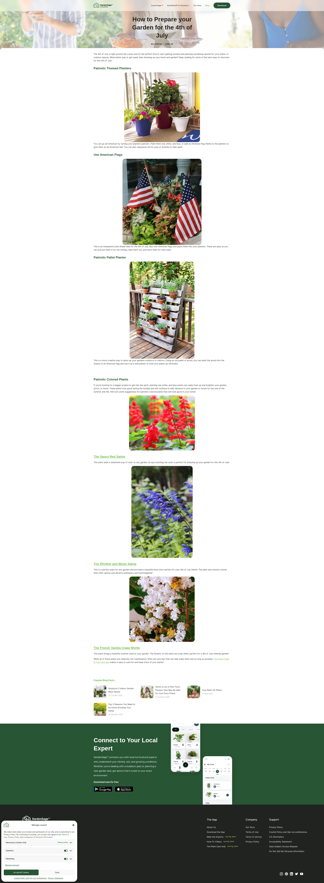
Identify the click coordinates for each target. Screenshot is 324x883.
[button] (73, 825)
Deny (57, 872)
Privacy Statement (55, 878)
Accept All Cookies (21, 872)
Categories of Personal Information (38, 837)
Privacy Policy (14, 837)
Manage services (12, 865)
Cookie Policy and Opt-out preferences (30, 878)
